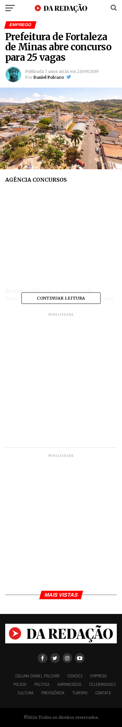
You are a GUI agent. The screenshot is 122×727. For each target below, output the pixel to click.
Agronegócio (69, 684)
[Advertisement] (61, 237)
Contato (103, 692)
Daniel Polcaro (49, 77)
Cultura (26, 692)
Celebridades (102, 684)
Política (41, 684)
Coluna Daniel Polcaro (37, 675)
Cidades (74, 675)
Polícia (19, 684)
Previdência (52, 692)
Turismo (80, 692)
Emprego (98, 675)
